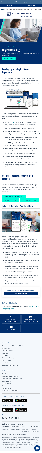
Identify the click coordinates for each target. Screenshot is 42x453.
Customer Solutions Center (10, 376)
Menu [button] (30, 5)
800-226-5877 (11, 319)
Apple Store (33, 306)
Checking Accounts (7, 350)
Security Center (6, 381)
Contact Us (5, 386)
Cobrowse (11, 329)
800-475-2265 (30, 319)
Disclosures (12, 429)
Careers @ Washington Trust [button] (10, 365)
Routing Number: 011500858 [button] (10, 391)
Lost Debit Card (6, 383)
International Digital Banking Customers (35, 431)
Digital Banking (11, 46)
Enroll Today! (8, 58)
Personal (4, 46)
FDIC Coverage (6, 360)
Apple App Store (10, 200)
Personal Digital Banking (14, 196)
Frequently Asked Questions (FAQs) (12, 378)
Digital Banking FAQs (21, 293)
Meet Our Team (6, 348)
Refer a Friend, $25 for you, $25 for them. (25, 431)
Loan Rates (5, 355)
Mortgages (5, 353)
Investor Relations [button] (7, 363)
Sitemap (18, 429)
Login (10, 5)
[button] (7, 400)
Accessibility (5, 429)
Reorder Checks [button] (6, 388)
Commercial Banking (8, 358)
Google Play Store (29, 200)
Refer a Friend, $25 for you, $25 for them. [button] (13, 346)
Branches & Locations (8, 374)
